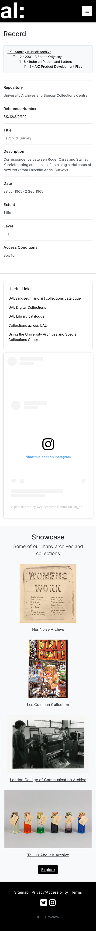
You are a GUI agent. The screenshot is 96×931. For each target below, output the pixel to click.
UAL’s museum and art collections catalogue (44, 298)
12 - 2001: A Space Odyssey (40, 57)
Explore (48, 869)
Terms (76, 892)
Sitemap (21, 892)
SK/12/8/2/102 (15, 116)
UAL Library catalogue (26, 316)
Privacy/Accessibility (50, 892)
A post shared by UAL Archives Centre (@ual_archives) (51, 507)
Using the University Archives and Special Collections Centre (42, 337)
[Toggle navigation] (87, 11)
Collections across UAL (27, 325)
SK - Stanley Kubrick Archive (29, 52)
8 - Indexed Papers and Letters (48, 62)
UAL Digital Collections (27, 307)
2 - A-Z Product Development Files (55, 66)
